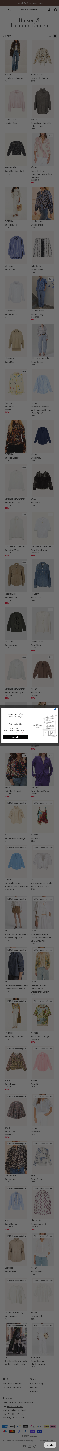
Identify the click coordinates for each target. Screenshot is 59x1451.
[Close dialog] (55, 710)
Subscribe (15, 737)
